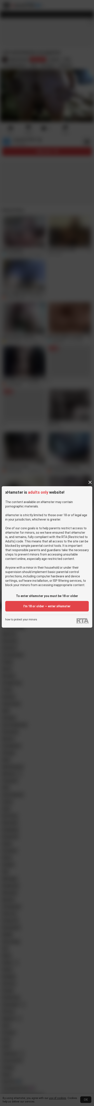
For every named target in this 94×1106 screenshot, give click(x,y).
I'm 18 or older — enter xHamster (47, 606)
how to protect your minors (21, 619)
